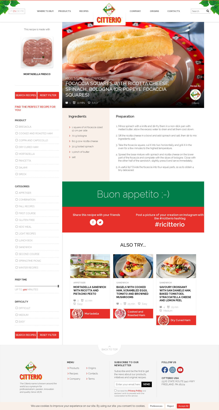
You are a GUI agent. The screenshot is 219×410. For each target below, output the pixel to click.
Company (135, 11)
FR (22, 11)
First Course (27, 213)
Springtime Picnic (29, 260)
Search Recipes (26, 95)
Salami (22, 167)
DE (18, 11)
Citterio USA (31, 370)
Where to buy (45, 11)
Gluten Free (26, 220)
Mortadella (26, 154)
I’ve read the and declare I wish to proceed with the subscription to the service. (130, 393)
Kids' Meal (24, 226)
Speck (22, 174)
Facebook (165, 370)
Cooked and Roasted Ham (35, 133)
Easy (21, 321)
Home (109, 12)
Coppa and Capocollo (33, 140)
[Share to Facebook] (93, 224)
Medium (23, 315)
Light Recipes (27, 233)
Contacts (173, 11)
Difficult (24, 308)
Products (64, 11)
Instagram (172, 370)
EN (14, 11)
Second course (28, 254)
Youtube (180, 370)
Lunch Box (25, 240)
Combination (26, 199)
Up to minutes (26, 289)
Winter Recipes (28, 267)
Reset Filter (48, 95)
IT (11, 11)
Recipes (83, 11)
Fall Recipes (26, 206)
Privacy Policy (135, 391)
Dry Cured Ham (28, 147)
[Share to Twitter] (100, 224)
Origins (154, 11)
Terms (91, 378)
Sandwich (25, 247)
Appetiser (24, 192)
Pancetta (24, 160)
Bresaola (24, 126)
